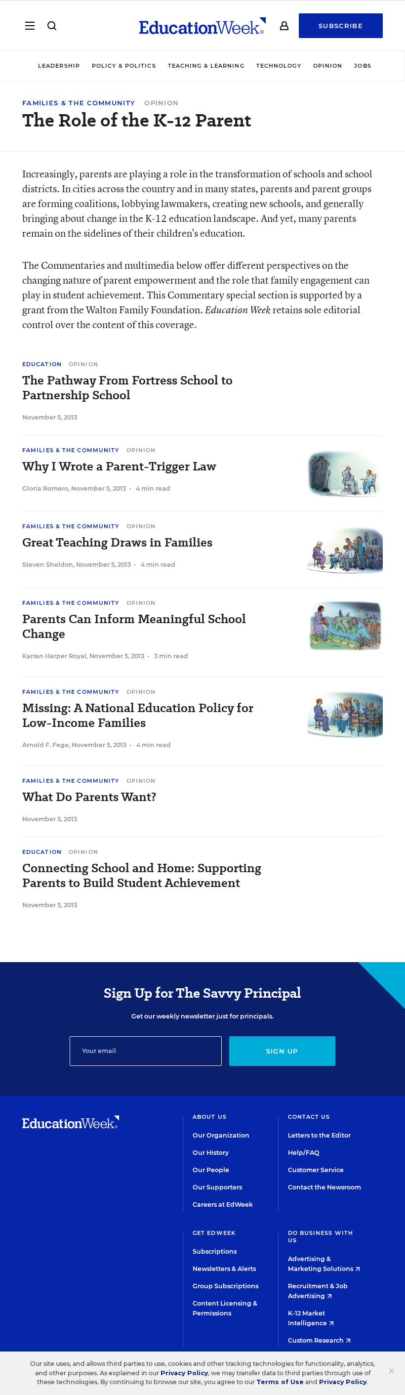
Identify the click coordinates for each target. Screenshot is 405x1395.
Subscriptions (215, 1251)
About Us (210, 1116)
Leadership (59, 65)
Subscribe (341, 26)
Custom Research (316, 1340)
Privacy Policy (184, 1373)
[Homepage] (202, 25)
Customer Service (316, 1170)
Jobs (362, 65)
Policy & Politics (124, 65)
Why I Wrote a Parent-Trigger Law (119, 466)
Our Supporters (217, 1187)
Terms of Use (280, 1382)
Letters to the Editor (319, 1135)
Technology (278, 65)
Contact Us (309, 1116)
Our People (211, 1170)
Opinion (328, 65)
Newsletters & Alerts (224, 1268)
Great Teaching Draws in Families (117, 542)
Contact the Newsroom (324, 1187)
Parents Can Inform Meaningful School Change (134, 626)
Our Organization (221, 1135)
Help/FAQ (304, 1152)
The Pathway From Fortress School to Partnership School (127, 388)
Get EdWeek (214, 1232)
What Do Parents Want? (89, 797)
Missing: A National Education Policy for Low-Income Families (137, 715)
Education (42, 364)
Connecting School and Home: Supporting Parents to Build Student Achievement (141, 875)
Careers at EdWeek (223, 1204)
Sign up (282, 1051)
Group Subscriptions (225, 1286)
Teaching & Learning (206, 65)
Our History (211, 1152)
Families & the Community (78, 103)
